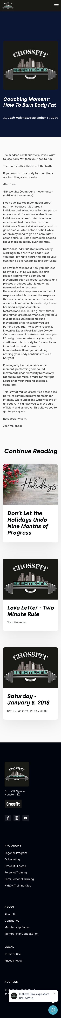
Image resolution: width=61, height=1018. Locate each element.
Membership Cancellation (21, 933)
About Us (10, 914)
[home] (8, 5)
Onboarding (12, 859)
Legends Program (16, 853)
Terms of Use (13, 954)
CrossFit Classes (15, 866)
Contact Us (12, 920)
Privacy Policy (13, 960)
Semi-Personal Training (19, 879)
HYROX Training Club (18, 885)
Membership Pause (17, 927)
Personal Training (16, 872)
